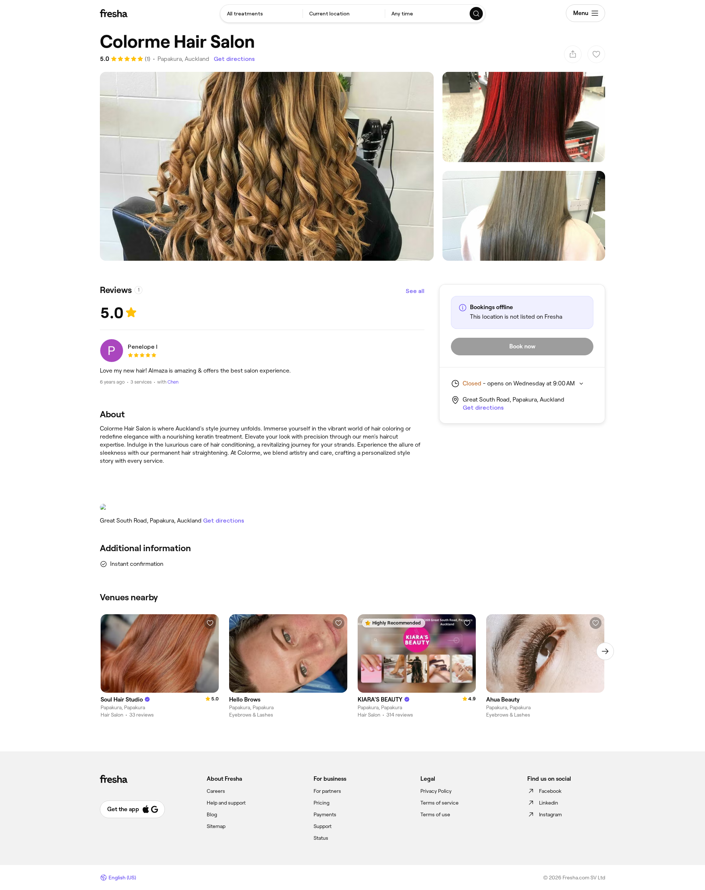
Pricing (321, 803)
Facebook (550, 791)
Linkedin (548, 803)
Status (321, 838)
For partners (327, 791)
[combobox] (261, 14)
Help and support (226, 803)
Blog (212, 814)
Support (323, 826)
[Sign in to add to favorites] (210, 623)
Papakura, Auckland (183, 59)
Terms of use (435, 814)
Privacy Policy (436, 791)
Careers (216, 791)
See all (415, 291)
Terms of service (439, 803)
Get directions (234, 59)
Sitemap (216, 826)
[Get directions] (262, 507)
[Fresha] (113, 13)
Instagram (550, 814)
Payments (325, 814)
